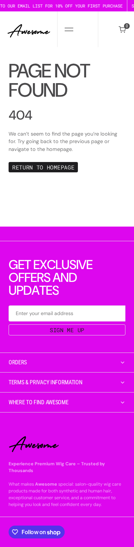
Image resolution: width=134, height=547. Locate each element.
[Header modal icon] (69, 29)
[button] (68, 29)
